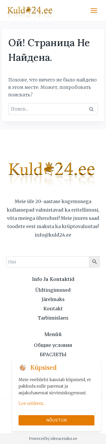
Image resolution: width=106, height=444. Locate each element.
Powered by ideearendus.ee (53, 438)
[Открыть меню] (94, 10)
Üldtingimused (53, 290)
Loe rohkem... (32, 403)
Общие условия (53, 345)
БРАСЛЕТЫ (53, 354)
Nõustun (56, 420)
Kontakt (53, 309)
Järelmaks (53, 299)
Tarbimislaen (53, 318)
